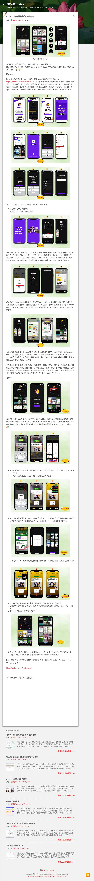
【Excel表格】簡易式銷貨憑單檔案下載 (20, 823)
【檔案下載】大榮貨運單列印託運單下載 (21, 735)
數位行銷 (30, 678)
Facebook (31, 876)
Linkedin (59, 876)
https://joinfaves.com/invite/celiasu (19, 82)
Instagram (38, 876)
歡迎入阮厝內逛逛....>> (66, 751)
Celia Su (51, 874)
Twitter (52, 876)
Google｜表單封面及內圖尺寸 (17, 779)
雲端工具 (21, 678)
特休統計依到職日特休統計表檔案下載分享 (22, 757)
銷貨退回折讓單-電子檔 (14, 846)
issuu (64, 876)
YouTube (46, 876)
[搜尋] (90, 5)
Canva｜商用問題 (12, 801)
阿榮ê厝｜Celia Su (16, 4)
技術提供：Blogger (48, 870)
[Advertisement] (85, 39)
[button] (73, 16)
